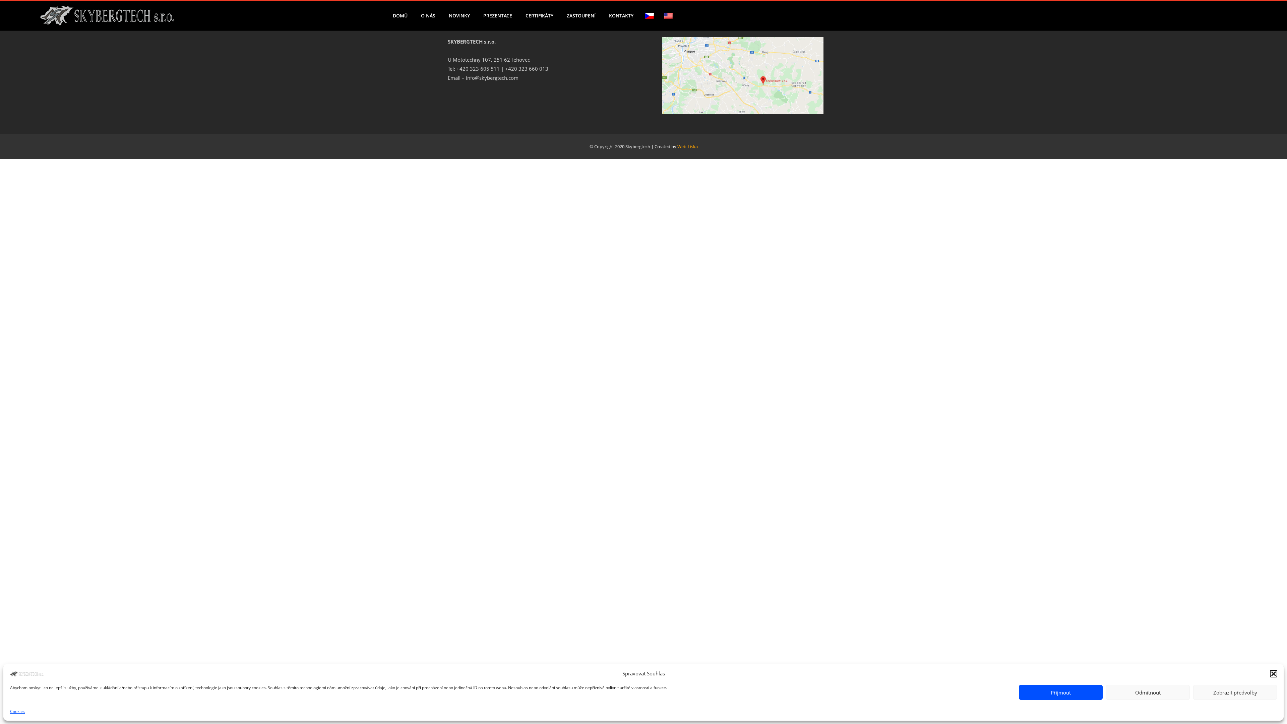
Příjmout (1061, 692)
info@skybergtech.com (492, 77)
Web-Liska (687, 146)
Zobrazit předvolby (1235, 692)
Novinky (459, 15)
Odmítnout (1148, 692)
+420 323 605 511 (478, 68)
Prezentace (497, 15)
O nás (428, 15)
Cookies (17, 711)
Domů (400, 15)
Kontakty (621, 15)
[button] (1273, 673)
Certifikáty (539, 15)
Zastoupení (581, 15)
